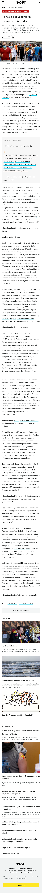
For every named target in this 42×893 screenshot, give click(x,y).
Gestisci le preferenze (14, 871)
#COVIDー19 (30, 158)
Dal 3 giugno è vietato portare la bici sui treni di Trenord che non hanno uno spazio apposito (21, 499)
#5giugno (16, 146)
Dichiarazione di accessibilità (21, 873)
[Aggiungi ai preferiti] (13, 36)
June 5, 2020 (8, 180)
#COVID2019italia (22, 161)
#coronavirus (15, 139)
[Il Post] (21, 2)
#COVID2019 (9, 161)
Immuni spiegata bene (23, 327)
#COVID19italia (10, 167)
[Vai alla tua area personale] (39, 2)
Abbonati (21, 885)
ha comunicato (27, 464)
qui (36, 216)
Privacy (30, 869)
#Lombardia (27, 146)
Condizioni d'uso (30, 871)
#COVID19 (20, 158)
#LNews (7, 139)
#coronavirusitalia (11, 164)
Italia (4, 7)
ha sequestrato (33, 563)
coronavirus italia (26, 604)
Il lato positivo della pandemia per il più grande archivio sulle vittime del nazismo (20, 423)
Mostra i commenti (21, 610)
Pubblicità (22, 869)
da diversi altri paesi (22, 548)
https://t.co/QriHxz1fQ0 (13, 155)
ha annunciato (33, 507)
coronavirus (12, 604)
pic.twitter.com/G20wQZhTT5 (16, 170)
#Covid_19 (11, 158)
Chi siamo (13, 869)
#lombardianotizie (24, 167)
